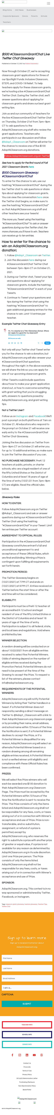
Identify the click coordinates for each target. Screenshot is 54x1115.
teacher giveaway (31, 904)
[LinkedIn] (27, 1055)
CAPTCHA (7, 994)
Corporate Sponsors (11, 16)
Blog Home (7, 10)
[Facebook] (12, 1055)
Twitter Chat (6, 906)
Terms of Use (27, 1071)
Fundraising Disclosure (27, 1082)
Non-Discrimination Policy (27, 1086)
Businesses (31, 10)
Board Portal (27, 1090)
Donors (25, 16)
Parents (34, 16)
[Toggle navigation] (48, 3)
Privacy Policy (27, 1074)
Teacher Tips (42, 904)
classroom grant (11, 904)
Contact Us (27, 1063)
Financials (27, 1067)
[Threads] (41, 1055)
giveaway (20, 904)
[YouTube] (34, 1055)
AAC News (19, 10)
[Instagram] (20, 1055)
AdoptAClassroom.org (13, 1108)
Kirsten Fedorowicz (31, 63)
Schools (44, 16)
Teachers (7, 22)
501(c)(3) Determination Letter (27, 1078)
